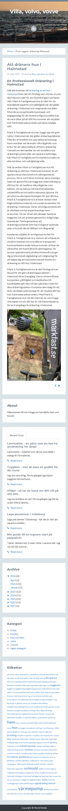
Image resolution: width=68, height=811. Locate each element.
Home (10, 51)
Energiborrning (38, 700)
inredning (12, 735)
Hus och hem (38, 74)
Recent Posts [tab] (17, 435)
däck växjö (44, 692)
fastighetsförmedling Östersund (20, 707)
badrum (32, 678)
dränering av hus (29, 696)
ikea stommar (33, 732)
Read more (16, 460)
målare (53, 746)
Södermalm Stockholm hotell (28, 764)
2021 (13, 605)
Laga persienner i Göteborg (26, 514)
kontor (37, 739)
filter (38, 710)
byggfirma (11, 689)
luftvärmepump (28, 746)
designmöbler (54, 692)
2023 (13, 598)
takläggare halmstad (23, 776)
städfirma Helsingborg (47, 769)
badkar (26, 678)
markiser (29, 749)
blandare (52, 682)
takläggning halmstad (40, 776)
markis (21, 750)
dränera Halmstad (14, 696)
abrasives (11, 674)
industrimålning (45, 732)
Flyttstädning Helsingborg (17, 714)
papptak (41, 753)
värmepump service (15, 794)
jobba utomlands (13, 739)
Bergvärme (51, 678)
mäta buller (52, 750)
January (14, 587)
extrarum (26, 703)
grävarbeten (43, 718)
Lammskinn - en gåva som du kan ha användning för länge (32, 445)
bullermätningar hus (42, 685)
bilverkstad (27, 682)
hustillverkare (49, 728)
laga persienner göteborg (47, 743)
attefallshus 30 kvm (37, 674)
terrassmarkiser (13, 780)
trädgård (24, 780)
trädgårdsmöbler (34, 780)
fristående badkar (30, 718)
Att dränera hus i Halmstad (24, 66)
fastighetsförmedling (39, 703)
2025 (13, 591)
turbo (45, 779)
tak (52, 773)
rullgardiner (35, 761)
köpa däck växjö (47, 739)
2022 (13, 602)
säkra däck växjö (46, 761)
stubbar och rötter (32, 773)
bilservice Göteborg (14, 682)
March (14, 583)
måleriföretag (12, 750)
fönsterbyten (33, 714)
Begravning (40, 678)
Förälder (18, 718)
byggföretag (20, 689)
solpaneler (19, 769)
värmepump (30, 788)
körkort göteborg (29, 743)
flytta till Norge (46, 710)
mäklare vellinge (42, 746)
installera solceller (24, 735)
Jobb (13, 641)
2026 (13, 575)
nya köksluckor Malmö (29, 753)
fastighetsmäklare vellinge (25, 710)
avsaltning (19, 678)
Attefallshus (25, 674)
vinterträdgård (46, 794)
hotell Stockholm (49, 723)
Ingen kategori (18, 648)
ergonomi (18, 703)
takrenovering (55, 776)
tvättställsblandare (26, 783)
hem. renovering (22, 723)
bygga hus (56, 685)
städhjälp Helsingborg (15, 773)
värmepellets (12, 789)
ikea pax (24, 732)
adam (51, 74)
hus (14, 727)
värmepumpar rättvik (31, 794)
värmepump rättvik (50, 789)
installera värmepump (41, 735)
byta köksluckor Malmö (31, 692)
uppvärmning (41, 783)
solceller (43, 764)
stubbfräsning (45, 773)
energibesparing (24, 700)
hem (11, 722)
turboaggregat (13, 783)
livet (18, 746)
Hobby (14, 633)
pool (30, 757)
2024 (13, 595)
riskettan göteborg (22, 761)
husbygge (22, 728)
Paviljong (48, 753)
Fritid (13, 630)
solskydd (31, 768)
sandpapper (12, 764)
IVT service (54, 735)
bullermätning (27, 685)
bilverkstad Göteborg (40, 682)
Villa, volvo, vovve (34, 11)
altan (17, 674)
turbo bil (51, 780)
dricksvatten (12, 700)
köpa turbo (19, 743)
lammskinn (11, 746)
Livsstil (14, 644)
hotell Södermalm (36, 723)
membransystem (13, 753)
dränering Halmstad (44, 696)
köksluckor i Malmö (27, 739)
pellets (55, 753)
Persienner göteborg (18, 757)
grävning (51, 718)
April (13, 580)
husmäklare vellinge (34, 728)
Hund (9, 728)
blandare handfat (14, 685)
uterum (52, 783)
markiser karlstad (41, 750)
